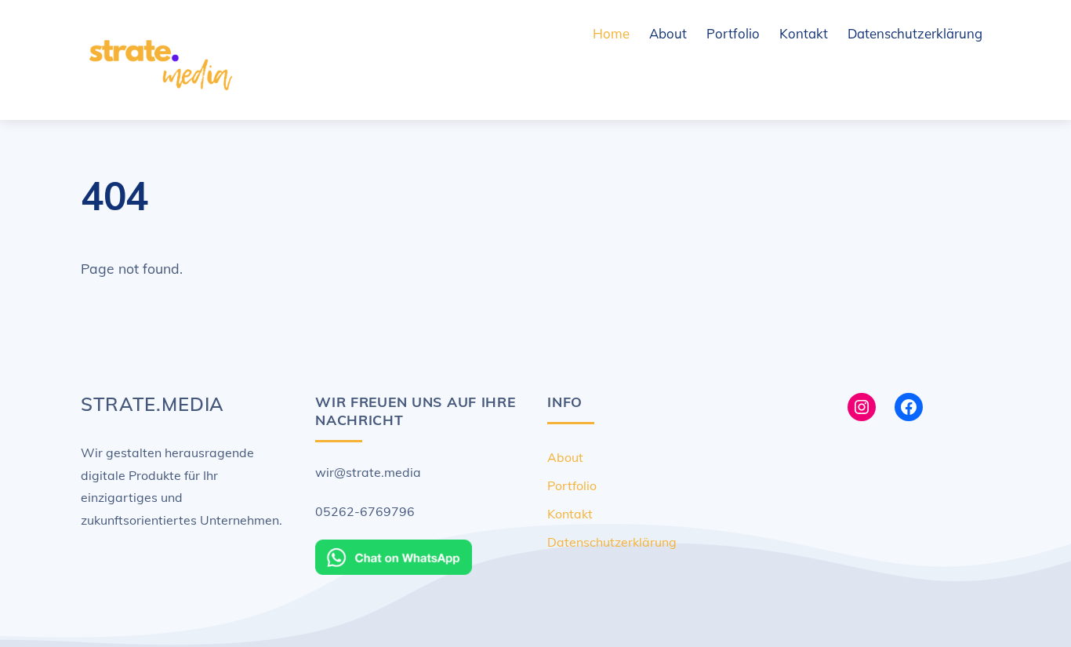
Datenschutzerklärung (915, 33)
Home (611, 33)
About (668, 33)
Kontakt (803, 33)
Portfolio (733, 33)
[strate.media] (159, 95)
